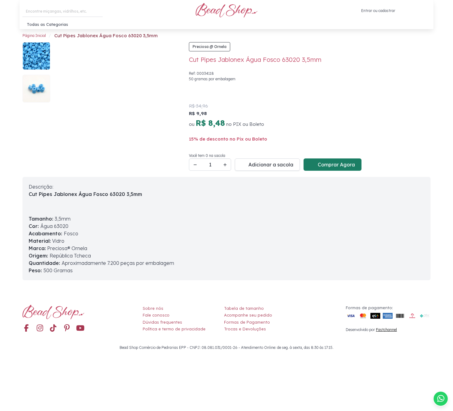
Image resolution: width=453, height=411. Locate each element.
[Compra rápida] (400, 11)
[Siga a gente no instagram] (39, 328)
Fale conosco (156, 315)
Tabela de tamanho (244, 308)
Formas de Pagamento (247, 322)
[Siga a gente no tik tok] (53, 328)
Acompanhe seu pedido (248, 315)
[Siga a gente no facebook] (26, 328)
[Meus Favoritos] (412, 11)
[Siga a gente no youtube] (80, 328)
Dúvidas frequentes (162, 322)
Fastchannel (386, 329)
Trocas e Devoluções (245, 328)
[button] (426, 11)
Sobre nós (153, 308)
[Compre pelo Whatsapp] (440, 398)
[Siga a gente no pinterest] (67, 328)
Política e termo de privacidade (174, 328)
